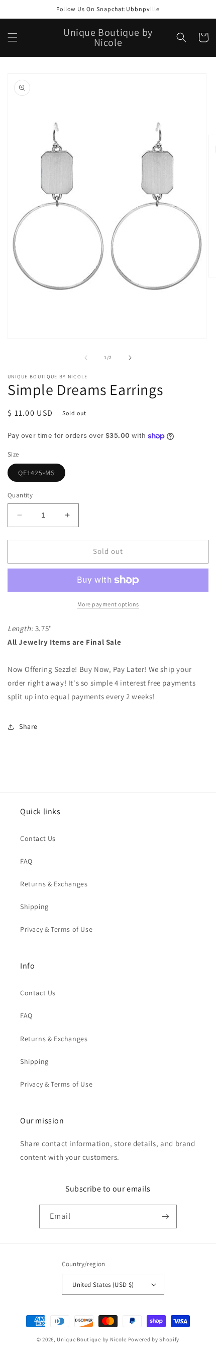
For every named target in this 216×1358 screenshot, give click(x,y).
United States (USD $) (103, 1284)
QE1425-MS (41, 475)
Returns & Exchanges (53, 883)
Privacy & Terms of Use (56, 929)
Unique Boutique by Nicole (92, 1339)
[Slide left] (86, 358)
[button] (13, 37)
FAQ (26, 861)
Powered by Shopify (154, 1339)
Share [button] (28, 726)
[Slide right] (130, 358)
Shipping (34, 906)
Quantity (20, 495)
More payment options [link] (108, 604)
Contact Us (38, 838)
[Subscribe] (165, 1216)
